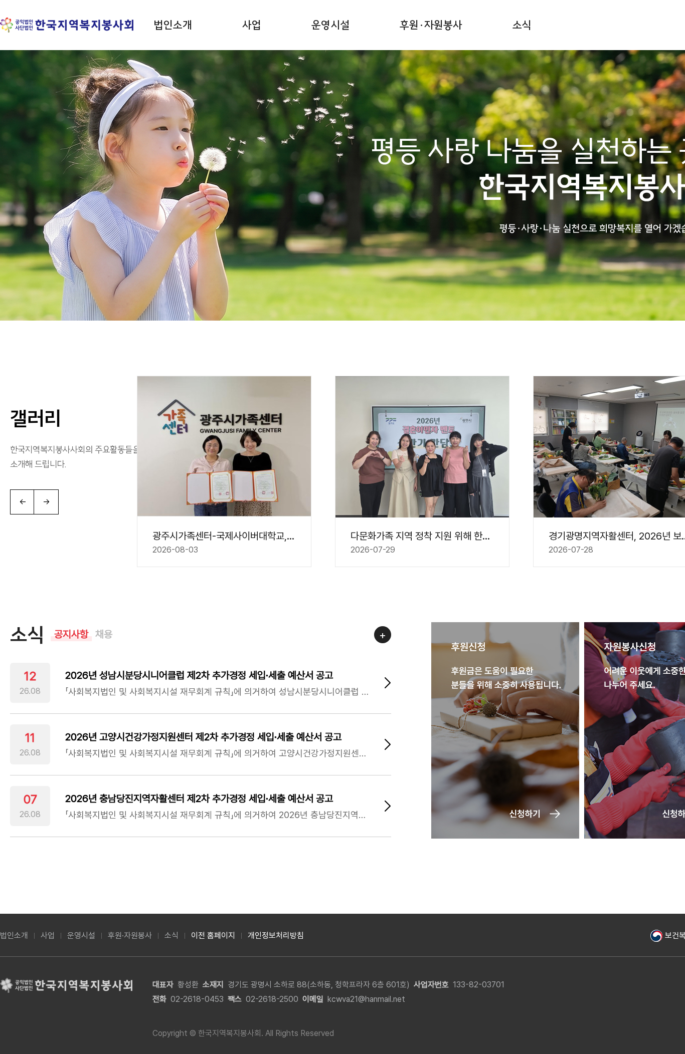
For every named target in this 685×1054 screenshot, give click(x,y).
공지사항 (71, 634)
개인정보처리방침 (276, 935)
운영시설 (330, 25)
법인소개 (173, 25)
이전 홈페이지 (213, 935)
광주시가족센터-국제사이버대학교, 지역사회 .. (224, 536)
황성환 (188, 984)
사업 (251, 25)
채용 (103, 634)
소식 (522, 25)
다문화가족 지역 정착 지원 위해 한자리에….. (422, 536)
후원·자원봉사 (431, 25)
